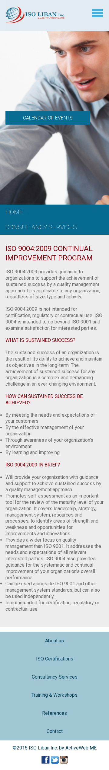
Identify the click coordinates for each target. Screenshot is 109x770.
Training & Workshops (54, 695)
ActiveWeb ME (81, 748)
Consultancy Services (55, 677)
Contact (55, 731)
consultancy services (41, 227)
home (14, 212)
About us (54, 641)
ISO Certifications (54, 659)
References (54, 713)
